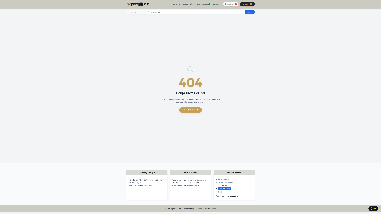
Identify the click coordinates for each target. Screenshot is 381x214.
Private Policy (223, 179)
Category (216, 4)
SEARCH (249, 12)
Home (175, 4)
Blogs (192, 4)
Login (220, 192)
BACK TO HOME (192, 110)
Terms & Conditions (225, 182)
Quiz (198, 4)
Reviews (206, 4)
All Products (183, 4)
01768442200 (232, 196)
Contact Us (222, 185)
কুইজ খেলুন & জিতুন (225, 188)
